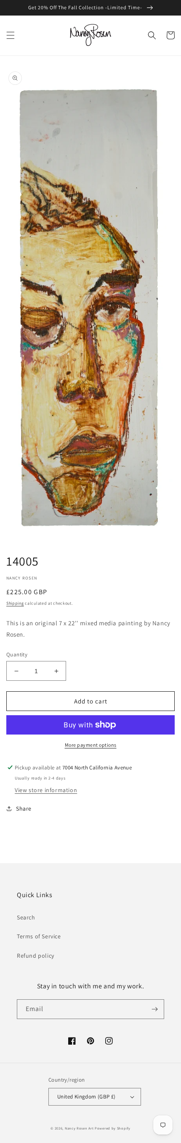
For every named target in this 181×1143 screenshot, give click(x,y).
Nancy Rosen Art (79, 1128)
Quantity (16, 654)
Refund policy (35, 955)
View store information (46, 790)
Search (26, 917)
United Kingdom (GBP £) (86, 1096)
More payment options (91, 745)
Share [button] (24, 808)
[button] (10, 35)
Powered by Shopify (112, 1128)
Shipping (15, 603)
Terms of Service (39, 936)
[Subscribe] (154, 1009)
